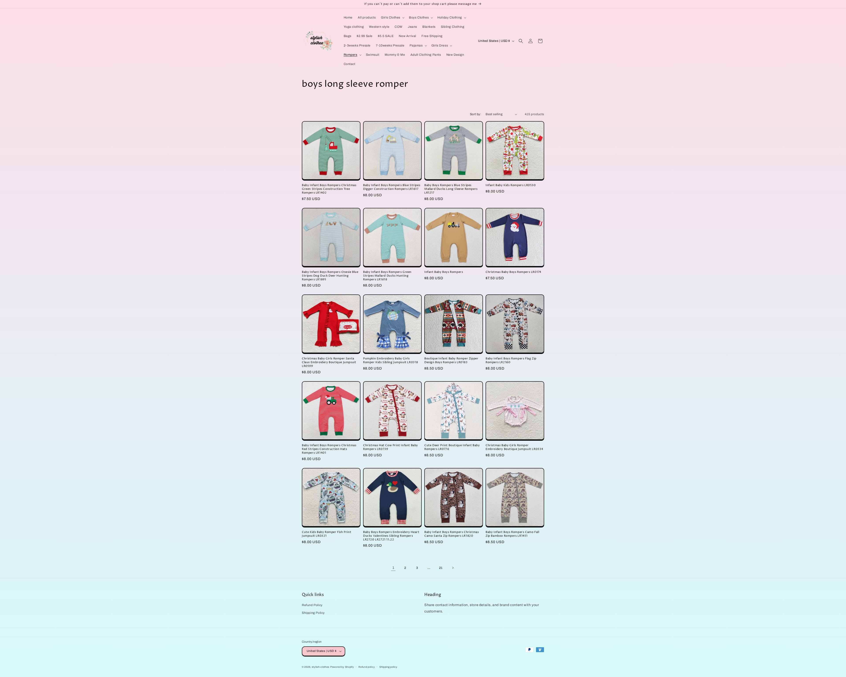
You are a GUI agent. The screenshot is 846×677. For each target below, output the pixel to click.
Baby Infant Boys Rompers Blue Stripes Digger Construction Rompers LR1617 (391, 187)
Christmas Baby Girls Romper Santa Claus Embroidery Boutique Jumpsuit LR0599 (329, 362)
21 (441, 568)
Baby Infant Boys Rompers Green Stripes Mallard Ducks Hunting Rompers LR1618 (387, 275)
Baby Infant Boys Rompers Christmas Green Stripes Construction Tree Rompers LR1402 (329, 189)
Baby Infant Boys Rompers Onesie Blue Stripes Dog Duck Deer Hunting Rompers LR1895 (330, 275)
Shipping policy (388, 667)
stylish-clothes (321, 667)
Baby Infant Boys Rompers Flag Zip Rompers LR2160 (511, 360)
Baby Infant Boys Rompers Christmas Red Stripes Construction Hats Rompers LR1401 (329, 449)
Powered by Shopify (342, 667)
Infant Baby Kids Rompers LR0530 (511, 185)
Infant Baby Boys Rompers (443, 272)
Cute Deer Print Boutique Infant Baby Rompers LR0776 (452, 447)
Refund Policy (312, 605)
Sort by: (475, 114)
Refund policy (366, 667)
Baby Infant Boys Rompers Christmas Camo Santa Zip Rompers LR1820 (451, 534)
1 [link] (393, 568)
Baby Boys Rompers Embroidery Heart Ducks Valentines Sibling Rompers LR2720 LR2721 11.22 (391, 536)
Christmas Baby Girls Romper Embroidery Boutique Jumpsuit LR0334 (514, 447)
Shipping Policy (313, 612)
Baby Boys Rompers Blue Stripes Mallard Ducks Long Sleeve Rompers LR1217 (451, 189)
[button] (392, 17)
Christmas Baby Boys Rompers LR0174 (513, 272)
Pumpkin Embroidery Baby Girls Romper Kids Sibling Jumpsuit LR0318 (390, 360)
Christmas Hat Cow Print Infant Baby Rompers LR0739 (390, 447)
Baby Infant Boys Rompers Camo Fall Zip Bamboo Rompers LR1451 (512, 534)
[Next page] (453, 568)
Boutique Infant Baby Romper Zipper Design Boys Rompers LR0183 (451, 360)
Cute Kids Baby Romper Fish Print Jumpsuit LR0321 (326, 534)
